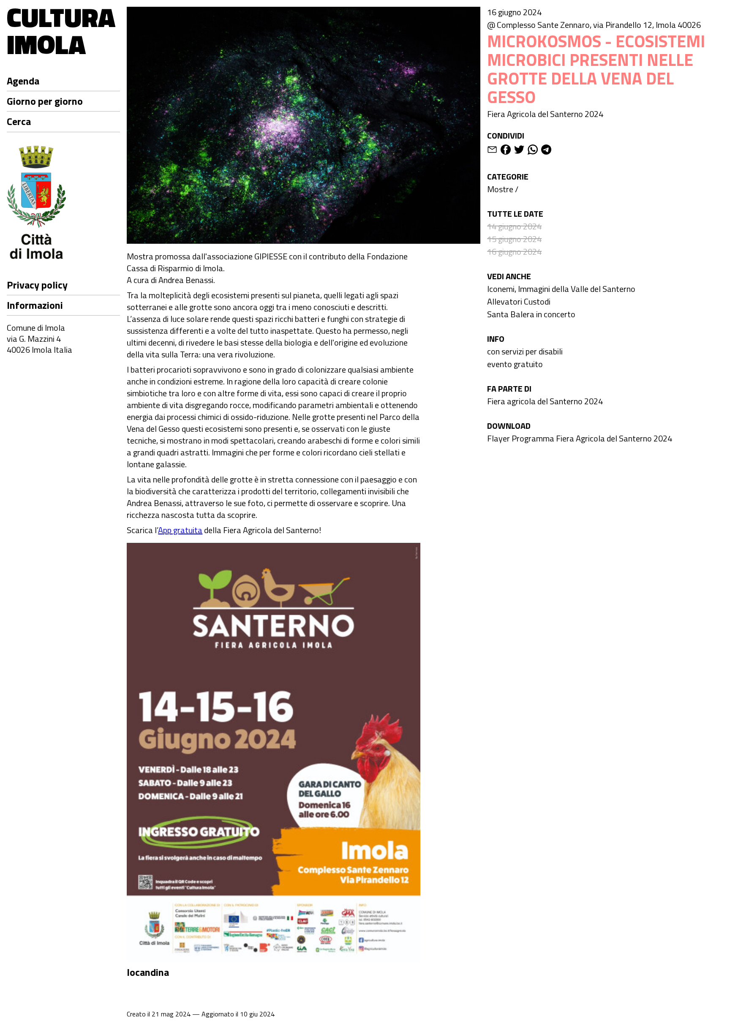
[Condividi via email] (492, 151)
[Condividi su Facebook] (506, 151)
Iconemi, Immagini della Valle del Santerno (561, 288)
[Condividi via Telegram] (546, 151)
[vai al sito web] (63, 203)
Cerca (19, 121)
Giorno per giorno (45, 101)
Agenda (23, 80)
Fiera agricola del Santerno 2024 (545, 401)
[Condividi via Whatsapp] (533, 151)
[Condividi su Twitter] (519, 151)
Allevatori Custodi (518, 301)
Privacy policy (37, 284)
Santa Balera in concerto (531, 314)
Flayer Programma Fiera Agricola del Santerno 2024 (579, 438)
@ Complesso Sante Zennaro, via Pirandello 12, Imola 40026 (594, 24)
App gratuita (180, 530)
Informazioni (35, 305)
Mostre (500, 189)
